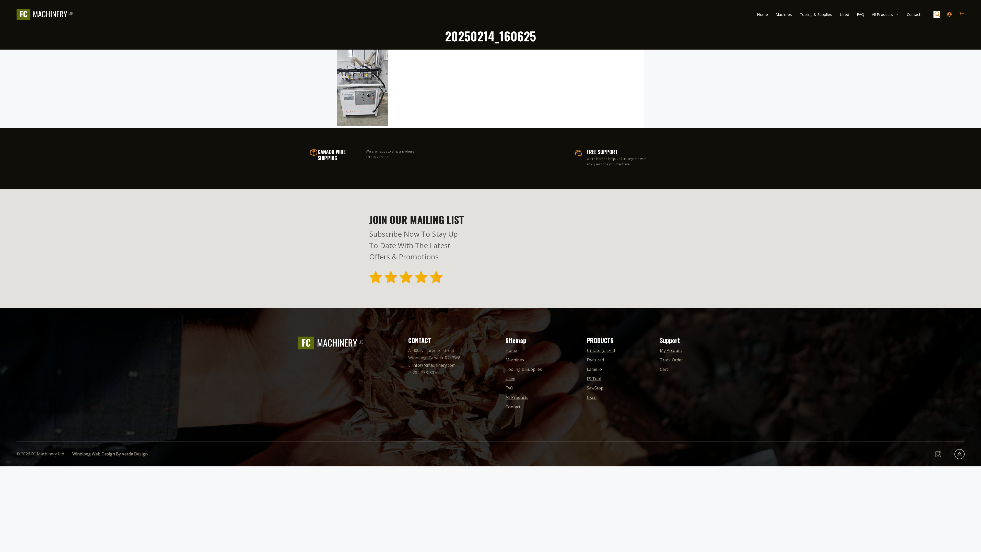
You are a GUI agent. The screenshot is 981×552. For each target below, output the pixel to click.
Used (844, 14)
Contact (913, 14)
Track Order (671, 360)
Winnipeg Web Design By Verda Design (110, 454)
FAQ (860, 14)
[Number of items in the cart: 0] (962, 14)
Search (936, 14)
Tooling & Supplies (816, 14)
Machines (784, 14)
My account (671, 350)
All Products (882, 14)
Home (762, 14)
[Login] (949, 14)
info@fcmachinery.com (434, 365)
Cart (664, 369)
